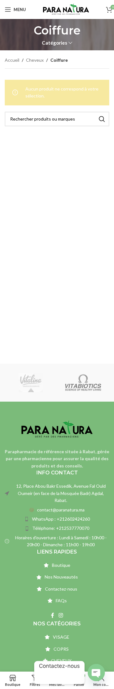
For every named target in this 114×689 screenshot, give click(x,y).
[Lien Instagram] (60, 615)
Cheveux (35, 60)
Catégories (54, 43)
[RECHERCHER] (102, 119)
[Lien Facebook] (52, 615)
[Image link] (57, 429)
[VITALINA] (31, 382)
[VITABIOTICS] (83, 382)
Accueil (12, 60)
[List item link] (57, 509)
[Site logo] (66, 9)
